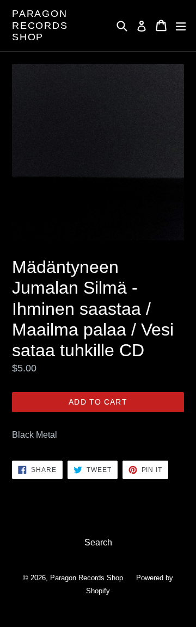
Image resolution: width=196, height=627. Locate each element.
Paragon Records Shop (40, 25)
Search (98, 542)
